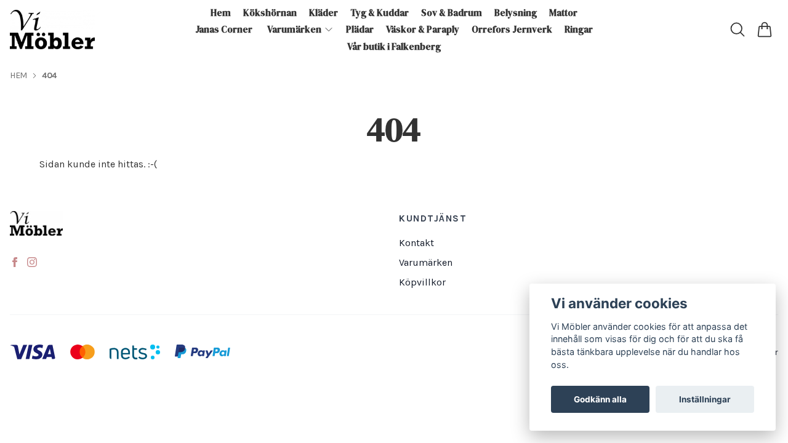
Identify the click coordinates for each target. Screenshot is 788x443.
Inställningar (705, 399)
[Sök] (737, 29)
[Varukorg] (764, 29)
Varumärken (425, 262)
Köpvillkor (422, 282)
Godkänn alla (600, 399)
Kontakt (416, 243)
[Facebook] (15, 262)
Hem (18, 75)
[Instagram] (32, 262)
